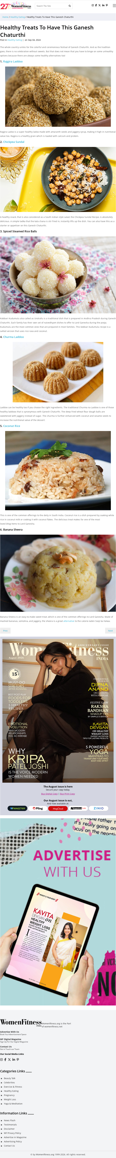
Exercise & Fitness (13, 1086)
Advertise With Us (9, 1031)
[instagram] (93, 5)
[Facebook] (96, 5)
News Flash (9, 1120)
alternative (68, 621)
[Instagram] (1, 1059)
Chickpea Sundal (13, 142)
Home (5, 17)
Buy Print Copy (67, 793)
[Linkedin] (103, 5)
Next (110, 630)
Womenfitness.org (45, 1154)
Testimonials (10, 1124)
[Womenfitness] (15, 5)
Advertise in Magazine (15, 1137)
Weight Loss (10, 1099)
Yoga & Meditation (13, 1103)
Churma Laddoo (13, 337)
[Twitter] (99, 5)
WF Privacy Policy (12, 1133)
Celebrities (9, 1082)
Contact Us (6, 1046)
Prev (5, 630)
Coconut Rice (11, 426)
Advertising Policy (13, 1141)
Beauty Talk (9, 1078)
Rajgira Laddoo (13, 61)
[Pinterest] (107, 5)
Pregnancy (9, 1095)
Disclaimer (9, 1128)
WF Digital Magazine (10, 1039)
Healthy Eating (17, 17)
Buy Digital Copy (49, 793)
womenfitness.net (53, 1026)
